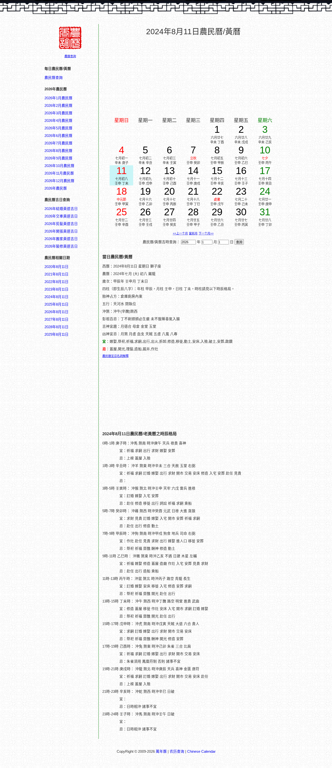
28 (193, 212)
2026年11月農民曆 (59, 173)
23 (241, 191)
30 (241, 212)
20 (169, 191)
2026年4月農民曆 (58, 121)
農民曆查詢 (53, 78)
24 (265, 191)
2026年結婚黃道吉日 (61, 209)
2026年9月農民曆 (58, 158)
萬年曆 (161, 751)
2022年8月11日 (56, 282)
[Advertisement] (63, 570)
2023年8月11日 (56, 289)
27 (169, 212)
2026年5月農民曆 (58, 128)
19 (145, 191)
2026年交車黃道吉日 (61, 216)
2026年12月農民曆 (59, 181)
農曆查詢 (70, 56)
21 (193, 191)
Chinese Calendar (201, 751)
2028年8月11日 (56, 327)
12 (145, 170)
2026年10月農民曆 (59, 166)
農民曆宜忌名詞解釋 (115, 356)
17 (265, 170)
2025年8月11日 (56, 304)
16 (241, 170)
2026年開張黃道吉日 (61, 231)
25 (121, 212)
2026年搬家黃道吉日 (61, 239)
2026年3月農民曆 (58, 113)
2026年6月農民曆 (58, 136)
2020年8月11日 (56, 267)
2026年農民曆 (55, 188)
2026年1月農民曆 (58, 98)
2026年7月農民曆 (58, 143)
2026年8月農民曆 (58, 151)
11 (121, 170)
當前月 (193, 233)
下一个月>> (206, 233)
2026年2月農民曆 (58, 106)
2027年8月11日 (56, 319)
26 (145, 212)
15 (217, 170)
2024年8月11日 (56, 297)
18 (121, 191)
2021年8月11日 (56, 274)
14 (193, 170)
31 (265, 212)
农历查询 (177, 751)
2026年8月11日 (56, 312)
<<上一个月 (180, 233)
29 (217, 212)
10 (265, 150)
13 (169, 170)
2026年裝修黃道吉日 (61, 246)
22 (217, 191)
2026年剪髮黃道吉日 (61, 224)
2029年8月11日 (56, 334)
